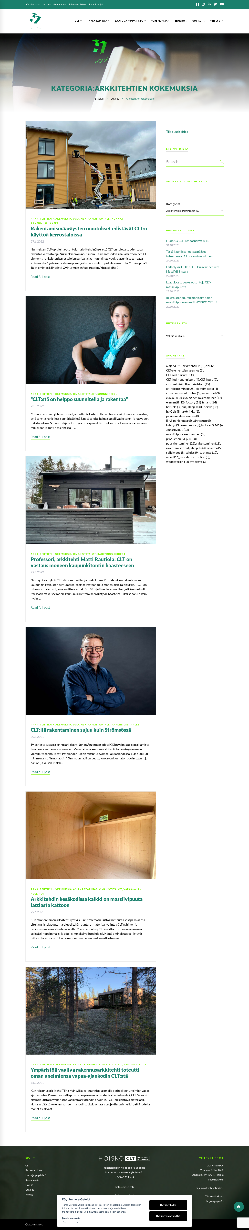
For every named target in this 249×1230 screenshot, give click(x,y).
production (175, 439)
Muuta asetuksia (71, 1218)
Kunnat (118, 218)
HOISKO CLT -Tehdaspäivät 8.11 (187, 241)
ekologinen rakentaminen (202, 398)
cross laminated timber (183, 393)
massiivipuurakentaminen (185, 434)
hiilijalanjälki (192, 407)
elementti (175, 402)
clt (209, 366)
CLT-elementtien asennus (184, 370)
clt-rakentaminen (180, 388)
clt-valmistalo (207, 388)
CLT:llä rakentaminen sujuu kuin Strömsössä (81, 730)
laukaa (207, 425)
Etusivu (99, 98)
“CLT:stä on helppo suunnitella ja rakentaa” (79, 399)
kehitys (173, 425)
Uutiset (114, 98)
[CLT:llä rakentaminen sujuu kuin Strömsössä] (91, 629)
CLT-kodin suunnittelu (182, 379)
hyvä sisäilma (177, 411)
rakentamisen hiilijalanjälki (186, 448)
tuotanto (208, 452)
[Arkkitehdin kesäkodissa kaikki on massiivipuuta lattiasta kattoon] (91, 794)
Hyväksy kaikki (168, 1205)
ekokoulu (174, 398)
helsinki (173, 407)
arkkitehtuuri (193, 366)
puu (191, 439)
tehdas (192, 452)
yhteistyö (198, 461)
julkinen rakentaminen (183, 416)
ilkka (194, 411)
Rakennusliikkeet (45, 223)
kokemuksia (190, 425)
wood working (177, 461)
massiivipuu (178, 430)
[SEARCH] (222, 161)
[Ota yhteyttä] (239, 1207)
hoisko (211, 407)
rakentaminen (208, 443)
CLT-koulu (208, 379)
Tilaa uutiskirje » (214, 1196)
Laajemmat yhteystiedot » (209, 1187)
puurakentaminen (180, 443)
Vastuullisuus (134, 1064)
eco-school (211, 393)
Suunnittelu (107, 393)
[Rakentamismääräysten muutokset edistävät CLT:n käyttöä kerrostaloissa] (91, 123)
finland (209, 402)
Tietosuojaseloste (124, 1186)
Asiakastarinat (85, 889)
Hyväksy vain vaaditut (168, 1216)
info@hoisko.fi (216, 1179)
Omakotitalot (84, 393)
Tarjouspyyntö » (215, 1201)
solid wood (175, 452)
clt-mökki (174, 384)
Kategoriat (173, 204)
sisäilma (214, 448)
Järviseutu (202, 420)
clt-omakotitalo (197, 384)
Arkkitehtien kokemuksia (51, 218)
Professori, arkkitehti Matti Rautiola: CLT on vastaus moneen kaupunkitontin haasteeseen (82, 562)
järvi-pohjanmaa (179, 420)
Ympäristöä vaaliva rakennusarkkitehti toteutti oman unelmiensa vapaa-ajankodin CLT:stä (85, 1073)
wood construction (194, 457)
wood (172, 457)
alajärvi (174, 366)
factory (193, 402)
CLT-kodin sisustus (180, 375)
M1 (219, 425)
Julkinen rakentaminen (91, 218)
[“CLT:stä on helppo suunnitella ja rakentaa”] (91, 298)
